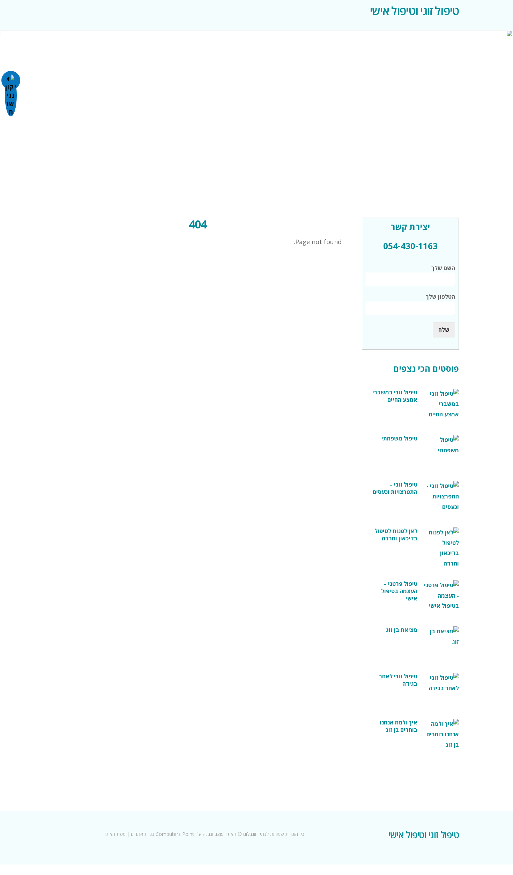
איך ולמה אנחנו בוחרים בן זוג (398, 726)
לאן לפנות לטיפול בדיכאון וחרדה (395, 534)
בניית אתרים (142, 834)
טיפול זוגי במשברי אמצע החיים (394, 396)
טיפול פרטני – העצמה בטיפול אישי (399, 591)
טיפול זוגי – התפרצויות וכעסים (395, 488)
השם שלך (443, 268)
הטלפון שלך (440, 296)
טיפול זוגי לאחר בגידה (398, 680)
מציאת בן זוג (401, 630)
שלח (443, 330)
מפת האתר (115, 834)
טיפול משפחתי (399, 438)
